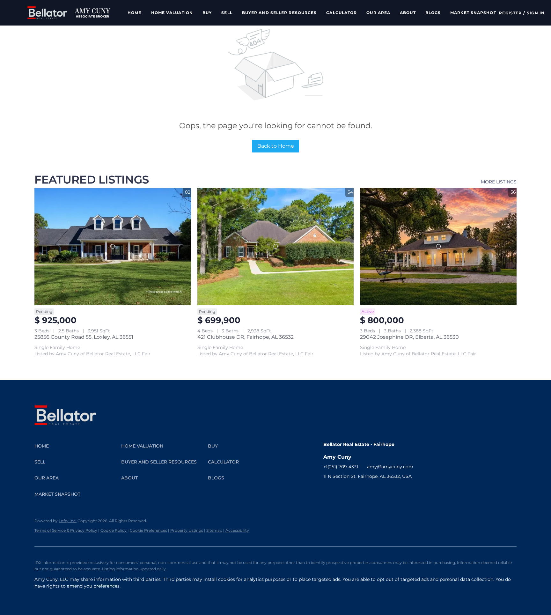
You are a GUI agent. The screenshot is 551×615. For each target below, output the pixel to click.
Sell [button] (226, 12)
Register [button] (510, 13)
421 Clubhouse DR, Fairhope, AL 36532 (245, 337)
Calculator (341, 12)
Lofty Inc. (68, 520)
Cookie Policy (113, 530)
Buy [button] (207, 12)
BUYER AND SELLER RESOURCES (279, 12)
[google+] (417, 490)
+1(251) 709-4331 (340, 467)
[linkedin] (341, 490)
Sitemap (214, 530)
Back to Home (275, 146)
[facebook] (328, 490)
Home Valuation (172, 12)
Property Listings (186, 530)
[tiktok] (392, 490)
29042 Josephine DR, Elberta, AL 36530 (409, 337)
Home (134, 12)
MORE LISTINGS (499, 182)
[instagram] (366, 490)
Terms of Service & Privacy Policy (65, 530)
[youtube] (379, 490)
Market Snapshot (473, 12)
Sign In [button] (536, 13)
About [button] (408, 12)
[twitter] (353, 490)
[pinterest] (404, 490)
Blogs (433, 12)
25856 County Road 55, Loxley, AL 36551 (83, 337)
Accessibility (237, 530)
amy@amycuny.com (390, 467)
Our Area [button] (378, 12)
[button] (47, 12)
